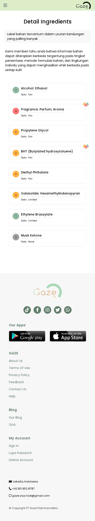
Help (12, 396)
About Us (16, 361)
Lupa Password (20, 453)
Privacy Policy (19, 375)
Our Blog (15, 417)
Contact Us (17, 389)
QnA (12, 424)
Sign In (14, 446)
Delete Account (21, 460)
